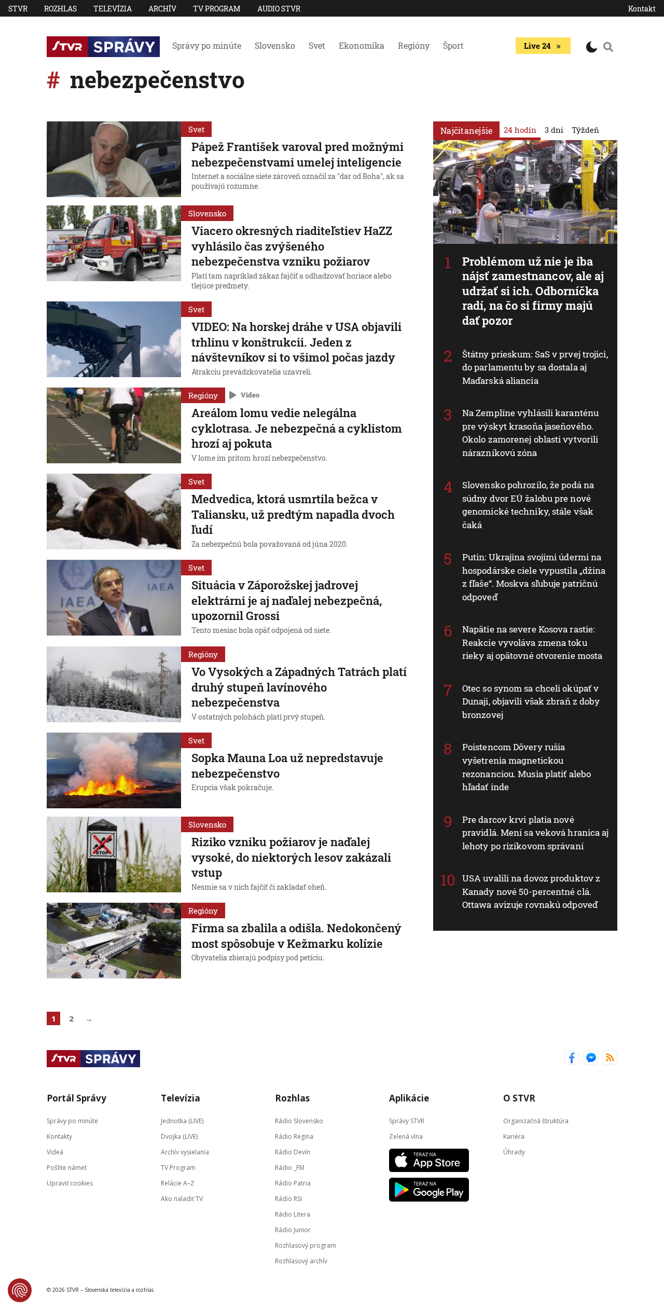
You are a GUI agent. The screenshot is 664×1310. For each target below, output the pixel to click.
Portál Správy (76, 1098)
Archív (162, 8)
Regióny (414, 45)
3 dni (554, 130)
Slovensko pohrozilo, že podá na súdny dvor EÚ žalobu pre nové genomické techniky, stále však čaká (528, 505)
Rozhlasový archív (301, 1260)
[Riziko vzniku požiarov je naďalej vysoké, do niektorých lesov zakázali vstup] (114, 855)
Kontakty (59, 1136)
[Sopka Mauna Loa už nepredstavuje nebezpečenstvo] (114, 770)
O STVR (519, 1098)
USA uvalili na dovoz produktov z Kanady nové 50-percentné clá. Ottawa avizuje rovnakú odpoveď (531, 891)
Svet (317, 45)
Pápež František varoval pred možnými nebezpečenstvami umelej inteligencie (297, 154)
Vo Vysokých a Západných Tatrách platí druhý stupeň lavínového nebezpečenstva (299, 687)
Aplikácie (409, 1098)
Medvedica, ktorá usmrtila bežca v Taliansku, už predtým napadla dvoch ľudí (293, 514)
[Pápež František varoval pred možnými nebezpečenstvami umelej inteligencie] (114, 159)
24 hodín (520, 130)
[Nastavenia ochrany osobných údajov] (20, 1290)
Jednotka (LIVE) (182, 1120)
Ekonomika (361, 45)
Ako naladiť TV (182, 1198)
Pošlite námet (67, 1167)
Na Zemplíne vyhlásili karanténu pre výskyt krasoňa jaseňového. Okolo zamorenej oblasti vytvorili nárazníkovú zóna (530, 433)
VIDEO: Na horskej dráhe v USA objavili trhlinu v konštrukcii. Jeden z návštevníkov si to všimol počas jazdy (296, 342)
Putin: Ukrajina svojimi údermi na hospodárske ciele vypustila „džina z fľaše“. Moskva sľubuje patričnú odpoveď (533, 577)
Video (250, 394)
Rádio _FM (290, 1167)
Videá (55, 1151)
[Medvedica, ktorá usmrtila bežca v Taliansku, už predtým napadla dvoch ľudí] (114, 512)
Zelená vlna (406, 1136)
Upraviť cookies (70, 1182)
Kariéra (513, 1136)
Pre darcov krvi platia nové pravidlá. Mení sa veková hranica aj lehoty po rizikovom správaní (535, 832)
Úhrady (514, 1151)
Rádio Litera (292, 1213)
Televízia (112, 8)
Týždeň (585, 130)
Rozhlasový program (305, 1244)
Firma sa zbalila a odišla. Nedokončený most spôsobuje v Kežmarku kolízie (296, 935)
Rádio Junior (293, 1229)
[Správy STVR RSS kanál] (609, 1058)
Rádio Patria (293, 1182)
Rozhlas (60, 8)
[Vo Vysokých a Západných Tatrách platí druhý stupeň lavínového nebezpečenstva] (114, 685)
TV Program (217, 8)
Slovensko (275, 45)
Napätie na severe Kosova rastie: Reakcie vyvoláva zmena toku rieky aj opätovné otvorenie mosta (532, 642)
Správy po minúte (206, 45)
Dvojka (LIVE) (179, 1136)
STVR (17, 8)
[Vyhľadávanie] (608, 46)
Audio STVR (278, 8)
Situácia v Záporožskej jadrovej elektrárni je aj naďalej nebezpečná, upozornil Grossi (286, 600)
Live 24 (537, 45)
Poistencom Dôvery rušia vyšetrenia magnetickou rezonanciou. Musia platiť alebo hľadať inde (526, 767)
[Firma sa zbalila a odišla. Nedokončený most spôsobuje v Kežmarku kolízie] (114, 940)
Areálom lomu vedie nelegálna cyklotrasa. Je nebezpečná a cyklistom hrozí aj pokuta (296, 428)
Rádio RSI (288, 1198)
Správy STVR (406, 1120)
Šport (453, 45)
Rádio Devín (292, 1151)
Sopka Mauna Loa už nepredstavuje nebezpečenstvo (287, 765)
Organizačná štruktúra (536, 1120)
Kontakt (642, 8)
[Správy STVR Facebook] (571, 1058)
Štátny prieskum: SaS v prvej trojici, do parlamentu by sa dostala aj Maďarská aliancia (535, 367)
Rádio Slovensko (299, 1120)
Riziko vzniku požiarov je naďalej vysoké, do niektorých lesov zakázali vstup (291, 857)
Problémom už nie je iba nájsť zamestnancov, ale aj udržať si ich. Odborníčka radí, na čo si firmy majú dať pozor (533, 291)
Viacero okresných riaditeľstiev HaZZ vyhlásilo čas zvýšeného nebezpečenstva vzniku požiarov (291, 246)
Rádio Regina (294, 1136)
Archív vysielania (185, 1151)
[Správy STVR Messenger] (591, 1058)
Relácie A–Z (178, 1182)
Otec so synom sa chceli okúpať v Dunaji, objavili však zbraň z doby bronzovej (531, 701)
